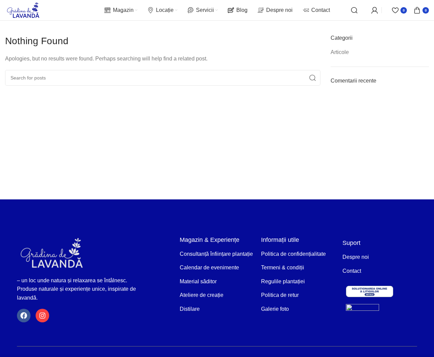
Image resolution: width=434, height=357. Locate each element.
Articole (340, 52)
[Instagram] (42, 315)
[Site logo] (23, 10)
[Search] (354, 10)
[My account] (374, 10)
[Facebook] (24, 315)
